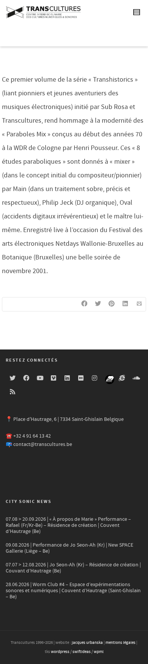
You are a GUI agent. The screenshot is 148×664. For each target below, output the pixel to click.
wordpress (60, 652)
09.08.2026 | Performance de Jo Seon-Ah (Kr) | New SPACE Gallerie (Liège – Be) (69, 548)
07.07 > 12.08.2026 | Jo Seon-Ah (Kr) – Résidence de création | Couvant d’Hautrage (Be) (73, 567)
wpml (99, 652)
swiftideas (81, 652)
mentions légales (120, 642)
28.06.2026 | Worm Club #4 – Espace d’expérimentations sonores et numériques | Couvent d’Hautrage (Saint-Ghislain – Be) (73, 590)
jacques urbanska (87, 642)
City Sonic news (29, 501)
